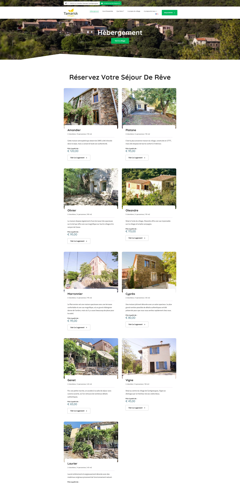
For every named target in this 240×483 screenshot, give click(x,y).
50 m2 (147, 384)
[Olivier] (91, 170)
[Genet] (91, 340)
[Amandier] (91, 89)
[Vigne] (149, 340)
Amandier (74, 130)
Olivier (72, 210)
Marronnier (75, 294)
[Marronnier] (91, 253)
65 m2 (147, 298)
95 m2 (147, 214)
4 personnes (139, 298)
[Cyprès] (149, 253)
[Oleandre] (149, 170)
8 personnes (81, 134)
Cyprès (130, 294)
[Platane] (149, 89)
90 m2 (89, 134)
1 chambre (129, 384)
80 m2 (89, 214)
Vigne (129, 380)
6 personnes (139, 134)
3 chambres (72, 134)
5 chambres (130, 214)
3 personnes (139, 384)
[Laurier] (91, 423)
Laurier (72, 463)
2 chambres (130, 298)
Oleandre (132, 210)
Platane (131, 130)
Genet (72, 380)
